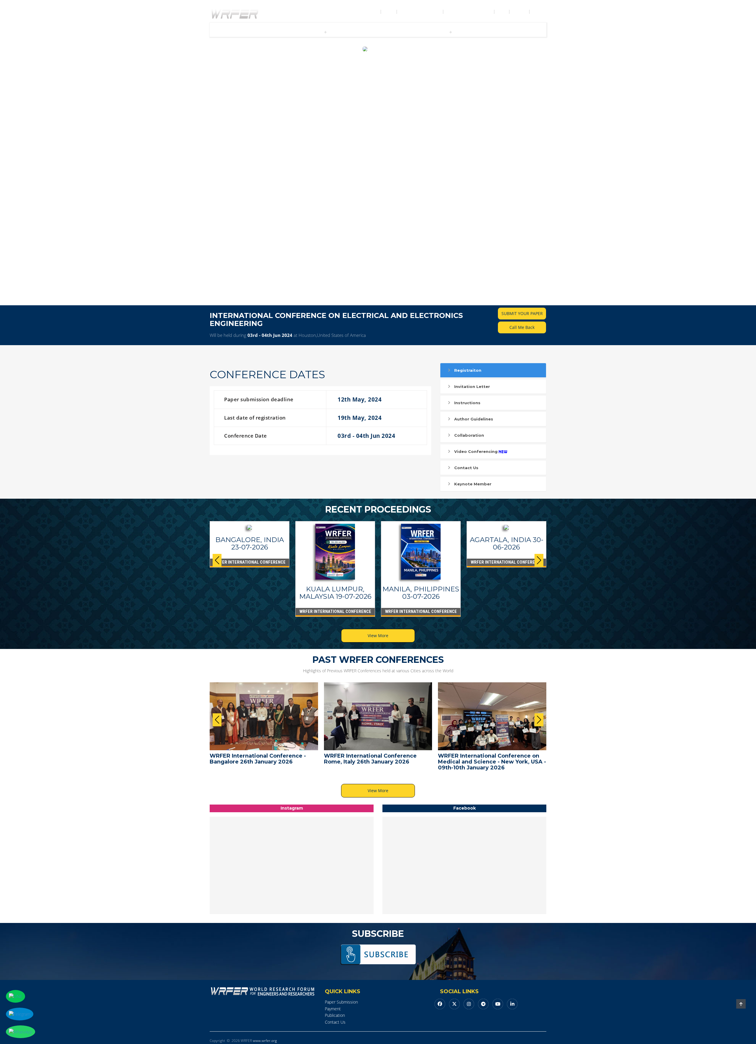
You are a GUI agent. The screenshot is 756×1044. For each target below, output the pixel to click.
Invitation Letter (472, 386)
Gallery (463, 32)
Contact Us (466, 467)
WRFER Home (367, 12)
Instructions (467, 402)
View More (378, 635)
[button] (539, 560)
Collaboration (469, 435)
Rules (502, 12)
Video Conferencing (476, 451)
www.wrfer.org (265, 1040)
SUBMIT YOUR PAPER (522, 313)
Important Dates (270, 32)
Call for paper (238, 32)
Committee (435, 32)
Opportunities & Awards (469, 12)
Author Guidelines (473, 419)
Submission (310, 32)
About (389, 12)
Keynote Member (472, 484)
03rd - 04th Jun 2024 (269, 335)
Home (217, 32)
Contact (520, 12)
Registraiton (467, 370)
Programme (394, 32)
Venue (415, 32)
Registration (343, 32)
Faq (292, 32)
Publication (369, 32)
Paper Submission (341, 1002)
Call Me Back (522, 327)
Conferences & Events (420, 12)
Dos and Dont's (487, 32)
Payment (333, 1009)
